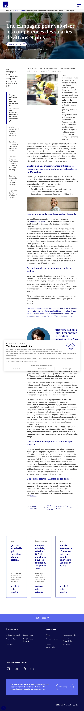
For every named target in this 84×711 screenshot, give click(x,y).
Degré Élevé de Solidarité (28, 640)
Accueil (17, 11)
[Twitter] (16, 669)
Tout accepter (67, 369)
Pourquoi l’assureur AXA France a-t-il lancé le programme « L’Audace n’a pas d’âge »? (14, 163)
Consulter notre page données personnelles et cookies (21, 361)
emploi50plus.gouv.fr (38, 221)
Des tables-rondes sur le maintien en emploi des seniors (13, 146)
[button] (3, 708)
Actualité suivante (58, 507)
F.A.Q (48, 635)
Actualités (9, 645)
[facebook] (24, 669)
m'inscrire (63, 687)
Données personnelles (50, 646)
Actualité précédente (32, 507)
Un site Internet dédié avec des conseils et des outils (14, 131)
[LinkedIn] (8, 669)
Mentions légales (52, 639)
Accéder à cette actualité (15, 589)
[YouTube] (32, 669)
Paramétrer (42, 369)
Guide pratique (28, 635)
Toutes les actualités (48, 507)
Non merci (16, 369)
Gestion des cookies (69, 635)
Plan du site (66, 645)
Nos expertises (11, 639)
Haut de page (40, 617)
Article (23, 11)
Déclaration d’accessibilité (67, 640)
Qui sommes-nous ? (13, 635)
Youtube (33, 496)
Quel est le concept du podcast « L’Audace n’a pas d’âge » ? (13, 180)
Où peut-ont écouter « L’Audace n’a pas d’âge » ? (13, 194)
